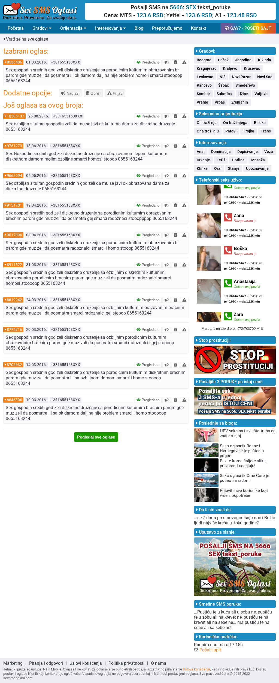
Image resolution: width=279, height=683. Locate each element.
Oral (218, 168)
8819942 (14, 300)
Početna (16, 28)
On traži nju (207, 122)
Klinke (202, 168)
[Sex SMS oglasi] (44, 11)
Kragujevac (206, 68)
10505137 (15, 116)
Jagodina (243, 60)
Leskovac (205, 77)
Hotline (238, 160)
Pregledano (150, 62)
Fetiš (221, 160)
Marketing (13, 663)
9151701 (14, 205)
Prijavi (117, 93)
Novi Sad (264, 77)
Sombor (203, 94)
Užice (243, 94)
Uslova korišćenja (196, 669)
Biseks (259, 122)
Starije (233, 168)
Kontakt (198, 28)
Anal (201, 151)
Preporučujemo (167, 28)
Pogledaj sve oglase (96, 437)
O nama (158, 663)
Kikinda (264, 60)
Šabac (223, 85)
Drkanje (203, 160)
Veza (268, 151)
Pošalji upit (210, 649)
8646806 (14, 400)
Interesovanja (109, 28)
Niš (222, 77)
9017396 (14, 235)
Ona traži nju (208, 131)
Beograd (204, 60)
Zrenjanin (239, 102)
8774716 (14, 329)
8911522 (14, 264)
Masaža (258, 160)
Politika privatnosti (126, 663)
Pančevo (204, 85)
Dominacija (221, 151)
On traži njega (235, 122)
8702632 (14, 364)
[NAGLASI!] (166, 62)
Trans (266, 131)
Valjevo (261, 94)
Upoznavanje (257, 168)
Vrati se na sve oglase (26, 39)
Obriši (95, 93)
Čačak (223, 60)
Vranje (202, 102)
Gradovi (40, 28)
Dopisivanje (247, 151)
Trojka (248, 131)
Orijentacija (72, 28)
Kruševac (252, 68)
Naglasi (72, 93)
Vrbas (220, 102)
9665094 (14, 175)
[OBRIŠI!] (175, 62)
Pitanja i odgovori (46, 663)
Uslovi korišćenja (85, 663)
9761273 (14, 146)
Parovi (230, 131)
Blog (139, 28)
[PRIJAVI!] (184, 62)
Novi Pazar (241, 77)
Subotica (224, 94)
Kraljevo (230, 68)
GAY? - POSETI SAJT (250, 28)
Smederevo (245, 85)
